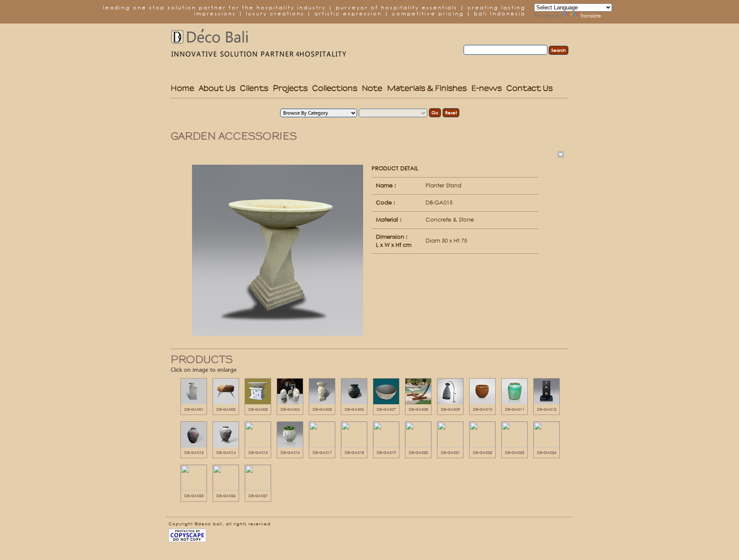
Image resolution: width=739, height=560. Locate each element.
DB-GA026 (226, 495)
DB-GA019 (386, 452)
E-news (486, 88)
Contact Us (529, 88)
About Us (217, 88)
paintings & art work (314, 529)
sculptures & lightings (485, 522)
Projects (290, 88)
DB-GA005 (322, 409)
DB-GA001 (194, 409)
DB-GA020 (418, 452)
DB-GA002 (226, 409)
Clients (254, 88)
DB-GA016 (290, 452)
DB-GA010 (482, 409)
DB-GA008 (418, 409)
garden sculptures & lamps (374, 529)
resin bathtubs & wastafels (478, 536)
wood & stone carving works (399, 543)
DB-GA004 (290, 409)
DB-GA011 (514, 409)
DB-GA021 (450, 452)
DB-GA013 (194, 452)
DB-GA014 (226, 452)
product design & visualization (473, 543)
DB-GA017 (322, 452)
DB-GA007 (386, 409)
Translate (590, 15)
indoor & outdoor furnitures (335, 536)
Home (182, 88)
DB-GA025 (194, 495)
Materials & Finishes (427, 88)
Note (372, 88)
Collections (334, 88)
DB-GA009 (450, 409)
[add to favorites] (559, 154)
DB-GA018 (354, 452)
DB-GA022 (482, 452)
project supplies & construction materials (460, 529)
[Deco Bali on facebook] (529, 525)
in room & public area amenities (347, 522)
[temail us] (553, 525)
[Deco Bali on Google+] (565, 525)
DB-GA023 (514, 452)
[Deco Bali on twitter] (541, 525)
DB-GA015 (258, 452)
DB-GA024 (546, 452)
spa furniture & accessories (423, 522)
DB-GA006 (354, 409)
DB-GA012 (546, 409)
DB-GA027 (258, 495)
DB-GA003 (258, 409)
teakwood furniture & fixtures (407, 536)
